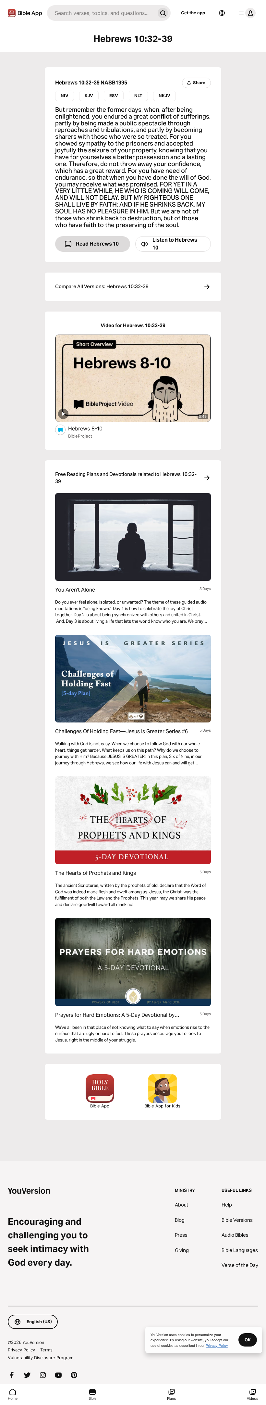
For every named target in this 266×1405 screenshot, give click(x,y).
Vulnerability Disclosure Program (40, 1357)
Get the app (193, 12)
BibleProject (80, 436)
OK (248, 1339)
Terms (46, 1349)
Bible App (99, 1105)
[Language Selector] (221, 12)
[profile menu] (246, 12)
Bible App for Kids (162, 1105)
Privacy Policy (21, 1349)
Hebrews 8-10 (92, 428)
